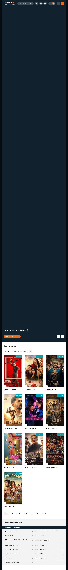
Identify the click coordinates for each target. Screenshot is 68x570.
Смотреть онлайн (11, 336)
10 (37, 514)
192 (45, 514)
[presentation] (58, 336)
